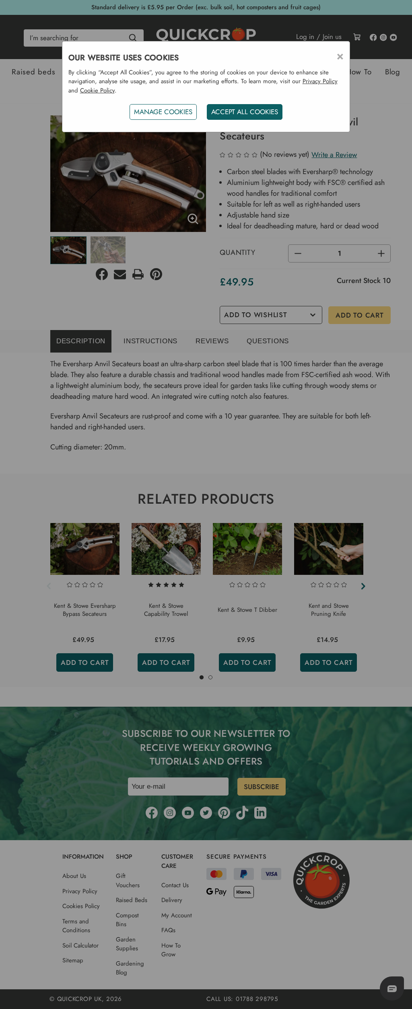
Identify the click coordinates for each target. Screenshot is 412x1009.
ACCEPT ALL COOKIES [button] (244, 112)
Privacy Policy (320, 81)
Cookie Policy (97, 90)
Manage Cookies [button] (163, 112)
